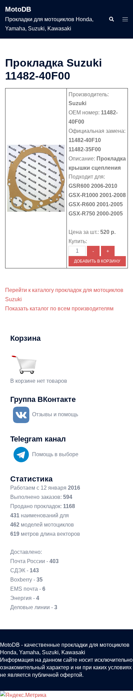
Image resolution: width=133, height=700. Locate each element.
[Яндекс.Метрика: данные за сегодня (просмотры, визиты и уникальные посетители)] (23, 695)
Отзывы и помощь (55, 414)
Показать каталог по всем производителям (59, 308)
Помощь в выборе (55, 454)
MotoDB (18, 9)
